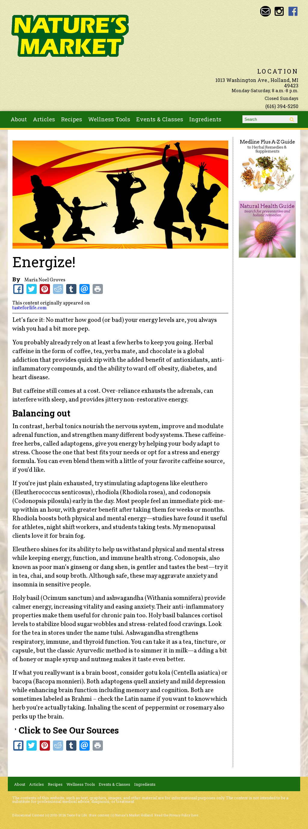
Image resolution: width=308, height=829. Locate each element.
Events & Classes (159, 119)
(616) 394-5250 (281, 106)
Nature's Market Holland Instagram (279, 11)
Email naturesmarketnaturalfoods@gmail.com (265, 11)
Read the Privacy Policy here (176, 815)
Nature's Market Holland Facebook (293, 11)
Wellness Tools (109, 119)
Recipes (71, 119)
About (19, 119)
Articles (44, 119)
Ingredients (205, 119)
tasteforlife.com (29, 308)
